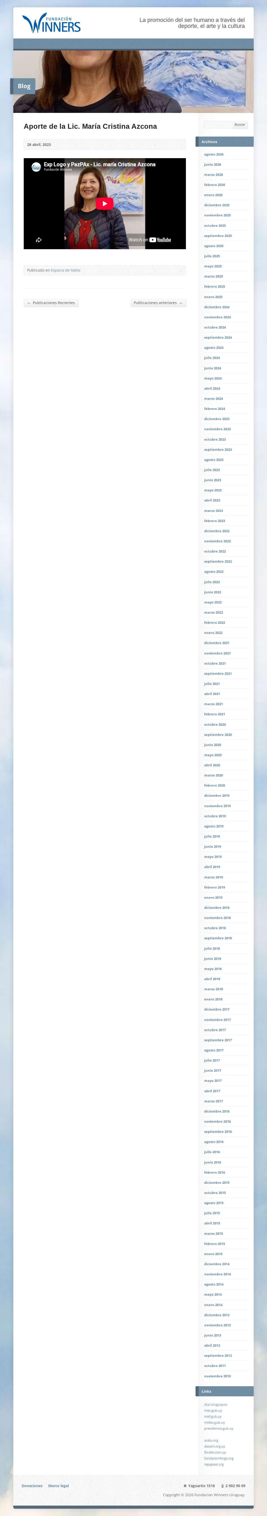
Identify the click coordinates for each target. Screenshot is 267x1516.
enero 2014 (213, 1304)
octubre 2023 (215, 439)
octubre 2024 (215, 327)
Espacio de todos (65, 270)
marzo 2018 (213, 989)
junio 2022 (212, 592)
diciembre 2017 (216, 1009)
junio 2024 (212, 368)
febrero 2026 (214, 184)
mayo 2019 (213, 856)
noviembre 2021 (217, 653)
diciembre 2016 (216, 1111)
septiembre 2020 (218, 734)
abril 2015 (212, 1223)
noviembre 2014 (217, 1274)
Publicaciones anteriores (158, 302)
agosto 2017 (213, 1050)
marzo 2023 (213, 510)
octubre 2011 (215, 1365)
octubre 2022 (215, 551)
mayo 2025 (213, 266)
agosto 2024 (213, 347)
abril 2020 (212, 765)
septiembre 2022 (218, 561)
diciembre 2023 (216, 418)
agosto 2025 (213, 245)
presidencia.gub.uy (218, 1428)
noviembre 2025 (217, 215)
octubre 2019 (215, 816)
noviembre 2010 (217, 1376)
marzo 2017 (213, 1101)
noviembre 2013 (217, 1325)
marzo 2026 (213, 174)
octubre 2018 (215, 928)
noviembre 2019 (217, 806)
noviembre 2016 (217, 1121)
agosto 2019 (213, 826)
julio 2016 (212, 1151)
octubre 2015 (215, 1192)
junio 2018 (212, 958)
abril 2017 (212, 1091)
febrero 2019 (214, 887)
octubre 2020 (215, 724)
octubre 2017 (215, 1029)
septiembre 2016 (218, 1131)
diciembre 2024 (216, 307)
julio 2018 (212, 948)
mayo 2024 (213, 378)
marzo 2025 (213, 276)
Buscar (240, 124)
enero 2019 (213, 897)
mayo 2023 (213, 490)
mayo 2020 (213, 755)
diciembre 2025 (216, 205)
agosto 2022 (213, 571)
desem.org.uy (214, 1446)
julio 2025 (212, 256)
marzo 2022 (213, 612)
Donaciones (32, 1485)
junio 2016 (212, 1162)
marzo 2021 (213, 704)
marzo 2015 (213, 1233)
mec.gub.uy (213, 1410)
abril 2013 (212, 1345)
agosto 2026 (213, 154)
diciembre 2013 (216, 1315)
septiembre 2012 (218, 1355)
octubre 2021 (215, 663)
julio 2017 (212, 1060)
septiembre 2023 (218, 449)
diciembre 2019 (216, 795)
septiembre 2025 (218, 235)
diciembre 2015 (216, 1182)
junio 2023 (212, 480)
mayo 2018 (213, 968)
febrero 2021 (214, 714)
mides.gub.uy (214, 1422)
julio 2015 (212, 1213)
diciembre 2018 (216, 907)
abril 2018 (212, 979)
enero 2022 (213, 632)
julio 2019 (212, 836)
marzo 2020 (213, 775)
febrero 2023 (214, 520)
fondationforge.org (219, 1458)
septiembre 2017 (218, 1040)
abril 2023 (212, 500)
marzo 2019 (213, 877)
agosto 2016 (213, 1141)
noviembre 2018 (217, 917)
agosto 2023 (213, 459)
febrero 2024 (214, 408)
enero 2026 (213, 194)
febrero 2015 (214, 1243)
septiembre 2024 (218, 337)
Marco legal (58, 1485)
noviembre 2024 (217, 317)
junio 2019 (212, 846)
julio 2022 (212, 582)
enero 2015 (213, 1253)
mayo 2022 (213, 602)
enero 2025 (213, 296)
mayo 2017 (213, 1080)
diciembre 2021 (216, 642)
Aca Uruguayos (215, 1404)
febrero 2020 (214, 785)
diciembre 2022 (216, 531)
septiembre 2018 (218, 938)
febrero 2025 (214, 286)
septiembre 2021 (218, 673)
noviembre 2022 (217, 541)
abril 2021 (212, 693)
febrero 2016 (214, 1172)
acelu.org (211, 1440)
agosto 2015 (213, 1202)
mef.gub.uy (213, 1416)
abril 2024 (212, 388)
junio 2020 (212, 744)
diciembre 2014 (216, 1264)
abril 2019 (212, 866)
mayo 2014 (213, 1294)
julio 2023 (212, 469)
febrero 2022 (214, 622)
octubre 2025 (215, 225)
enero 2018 (213, 999)
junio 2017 (212, 1070)
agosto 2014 (213, 1284)
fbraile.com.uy (215, 1452)
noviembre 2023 (217, 429)
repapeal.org (214, 1464)
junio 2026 (212, 164)
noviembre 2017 (217, 1019)
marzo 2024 (213, 398)
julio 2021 (212, 683)
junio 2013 (212, 1335)
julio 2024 (212, 357)
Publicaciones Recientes (51, 302)
